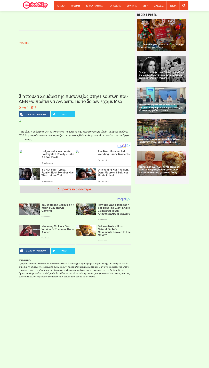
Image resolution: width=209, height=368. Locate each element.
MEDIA (145, 5)
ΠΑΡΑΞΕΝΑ (115, 5)
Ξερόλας (34, 5)
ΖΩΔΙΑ (173, 5)
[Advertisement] (75, 72)
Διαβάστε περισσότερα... (75, 189)
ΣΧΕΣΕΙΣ (159, 5)
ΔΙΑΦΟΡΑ (132, 5)
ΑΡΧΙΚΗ (61, 5)
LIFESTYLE (75, 5)
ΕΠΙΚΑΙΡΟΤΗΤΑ (94, 5)
